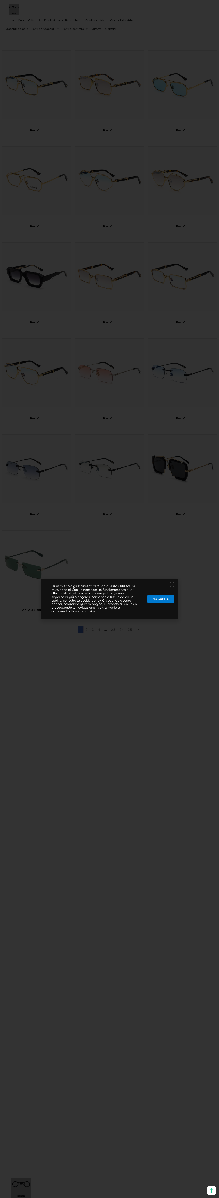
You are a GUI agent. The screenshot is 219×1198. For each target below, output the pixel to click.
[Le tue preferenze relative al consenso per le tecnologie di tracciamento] (211, 1190)
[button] (122, 29)
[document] (109, 599)
